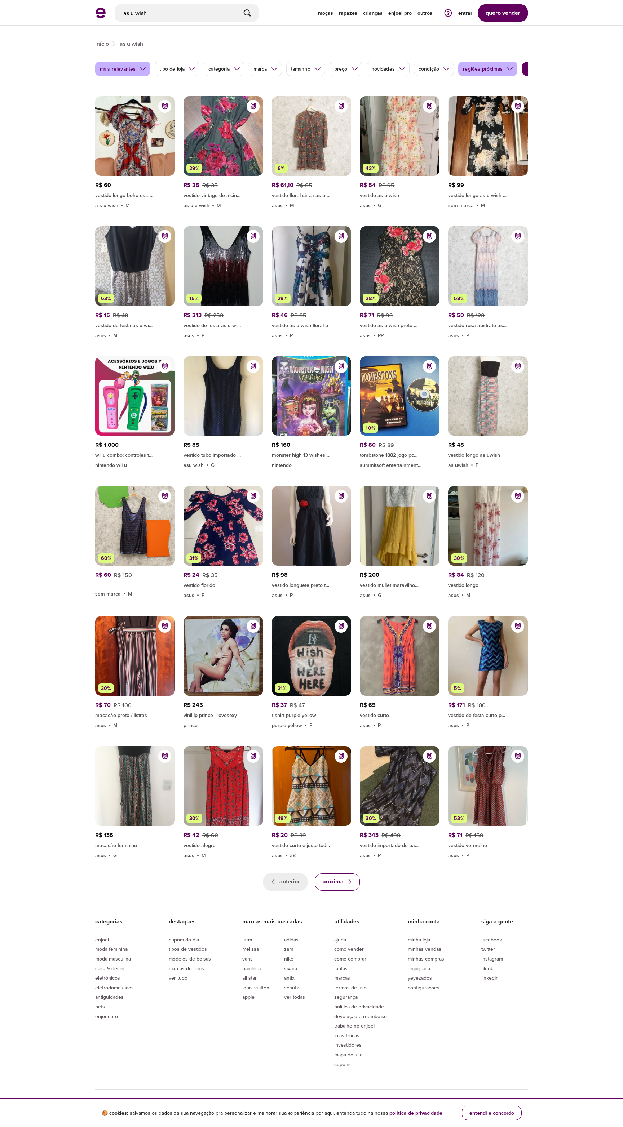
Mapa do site (348, 1054)
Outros (424, 13)
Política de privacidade (359, 1006)
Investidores (348, 1044)
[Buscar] (247, 13)
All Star (249, 977)
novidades (383, 68)
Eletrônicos (107, 977)
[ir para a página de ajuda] (448, 13)
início (102, 43)
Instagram (492, 958)
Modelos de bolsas (190, 958)
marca (260, 68)
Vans (247, 958)
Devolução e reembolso (360, 1016)
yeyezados (420, 977)
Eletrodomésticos (114, 987)
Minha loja (419, 939)
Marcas (342, 977)
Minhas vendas (424, 949)
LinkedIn (490, 977)
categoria (218, 68)
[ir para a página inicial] (100, 16)
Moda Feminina (111, 949)
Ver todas (294, 997)
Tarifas (341, 968)
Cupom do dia (184, 939)
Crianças (373, 13)
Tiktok (487, 968)
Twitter (488, 949)
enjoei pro (400, 13)
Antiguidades (109, 997)
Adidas (291, 939)
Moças (325, 13)
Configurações (423, 987)
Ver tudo (178, 977)
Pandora (251, 968)
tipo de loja (172, 68)
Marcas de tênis (186, 968)
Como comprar (350, 958)
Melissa (250, 949)
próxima (333, 881)
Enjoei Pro (106, 1016)
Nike (288, 958)
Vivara (290, 968)
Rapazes (348, 13)
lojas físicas (346, 1035)
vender (503, 13)
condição (429, 68)
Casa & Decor (109, 968)
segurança (346, 997)
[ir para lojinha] (135, 194)
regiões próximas (483, 68)
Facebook (491, 939)
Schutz (291, 987)
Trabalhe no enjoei (354, 1025)
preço (341, 68)
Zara (288, 949)
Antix (289, 977)
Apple (248, 997)
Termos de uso (350, 987)
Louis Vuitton (255, 987)
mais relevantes (118, 68)
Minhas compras (426, 958)
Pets (100, 1006)
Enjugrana (419, 968)
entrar (465, 13)
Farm (247, 939)
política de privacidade (415, 1113)
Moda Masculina (113, 958)
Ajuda (340, 939)
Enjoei (102, 939)
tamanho (300, 68)
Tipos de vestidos (188, 949)
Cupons (342, 1064)
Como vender (349, 949)
